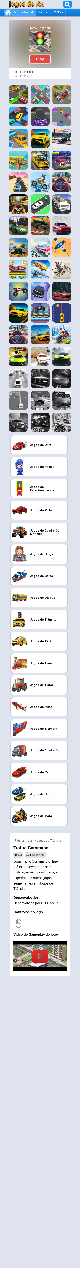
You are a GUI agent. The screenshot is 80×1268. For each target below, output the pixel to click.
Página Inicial (22, 12)
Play (40, 59)
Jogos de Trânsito (49, 840)
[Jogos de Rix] (26, 4)
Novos (42, 12)
